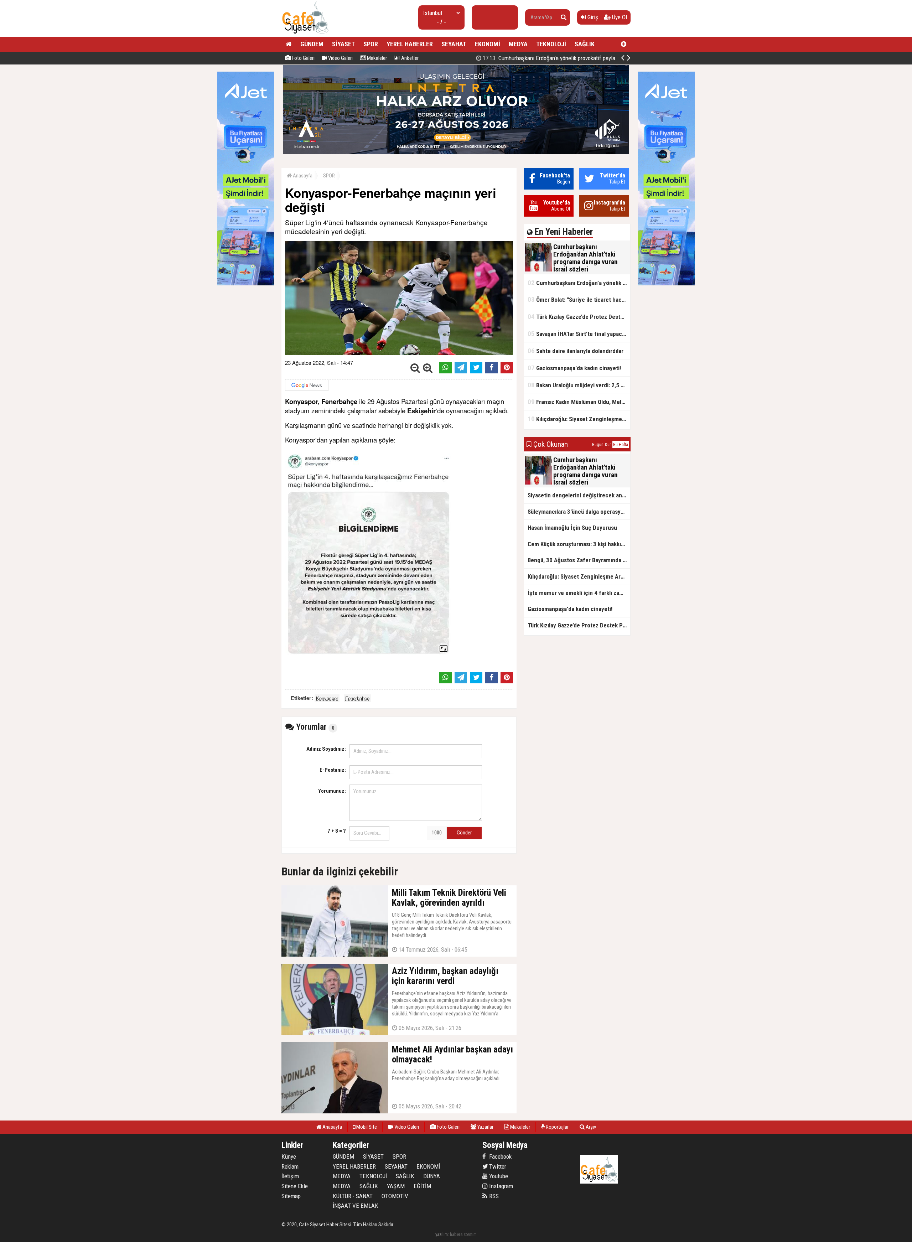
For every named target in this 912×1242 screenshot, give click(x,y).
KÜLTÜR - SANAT (353, 1196)
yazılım (441, 1234)
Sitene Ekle (294, 1186)
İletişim (290, 1176)
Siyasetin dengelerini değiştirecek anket (579, 495)
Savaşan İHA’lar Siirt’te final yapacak (578, 334)
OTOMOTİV (395, 1196)
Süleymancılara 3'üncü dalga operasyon (577, 511)
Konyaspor (327, 698)
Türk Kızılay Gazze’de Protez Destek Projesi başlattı (579, 316)
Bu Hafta (620, 444)
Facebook (500, 1156)
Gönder (464, 832)
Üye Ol (619, 17)
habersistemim (463, 1234)
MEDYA (518, 44)
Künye (288, 1156)
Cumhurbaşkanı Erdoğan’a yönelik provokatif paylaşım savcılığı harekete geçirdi (582, 58)
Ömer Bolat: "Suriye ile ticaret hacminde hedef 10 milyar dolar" (579, 299)
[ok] (563, 17)
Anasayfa (302, 175)
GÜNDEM (311, 44)
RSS (493, 1196)
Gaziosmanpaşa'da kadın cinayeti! (574, 368)
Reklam (290, 1166)
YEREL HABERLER (410, 44)
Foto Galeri (303, 58)
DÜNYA (431, 1176)
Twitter (497, 1166)
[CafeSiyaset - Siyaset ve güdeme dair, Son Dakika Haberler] (305, 34)
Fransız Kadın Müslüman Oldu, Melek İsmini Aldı (579, 402)
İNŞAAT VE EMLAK (355, 1205)
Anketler (409, 58)
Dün (608, 444)
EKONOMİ (487, 44)
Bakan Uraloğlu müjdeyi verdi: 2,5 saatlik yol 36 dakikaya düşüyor (579, 385)
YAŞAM (396, 1186)
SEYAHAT (453, 44)
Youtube (498, 1176)
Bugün (597, 444)
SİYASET (343, 44)
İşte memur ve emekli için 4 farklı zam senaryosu (579, 592)
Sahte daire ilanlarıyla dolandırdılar (575, 351)
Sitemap (291, 1196)
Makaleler (376, 58)
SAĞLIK (585, 44)
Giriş (592, 17)
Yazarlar (484, 1127)
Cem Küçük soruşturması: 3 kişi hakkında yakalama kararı (579, 544)
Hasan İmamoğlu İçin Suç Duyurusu (572, 527)
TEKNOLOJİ (551, 44)
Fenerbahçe (357, 698)
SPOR (370, 44)
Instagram (500, 1186)
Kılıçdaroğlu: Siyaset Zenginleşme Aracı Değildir (579, 419)
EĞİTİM (422, 1186)
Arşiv (590, 1127)
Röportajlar (557, 1127)
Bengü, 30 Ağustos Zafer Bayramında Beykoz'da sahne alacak (579, 560)
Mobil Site (366, 1127)
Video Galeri (340, 58)
